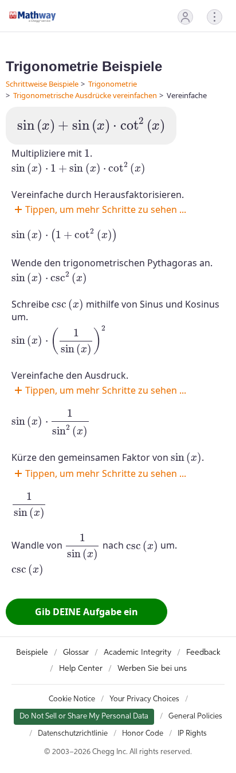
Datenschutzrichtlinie (73, 733)
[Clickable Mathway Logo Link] (32, 16)
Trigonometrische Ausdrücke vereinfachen (85, 95)
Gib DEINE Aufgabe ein (86, 611)
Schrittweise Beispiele (42, 84)
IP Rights (192, 733)
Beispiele (32, 652)
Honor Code (142, 733)
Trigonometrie (112, 84)
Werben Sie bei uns (152, 669)
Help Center (81, 669)
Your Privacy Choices (144, 699)
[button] (185, 17)
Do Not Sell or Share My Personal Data (83, 716)
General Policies (195, 716)
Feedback (203, 652)
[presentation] (91, 125)
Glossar (76, 652)
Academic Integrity (137, 652)
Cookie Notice (72, 699)
